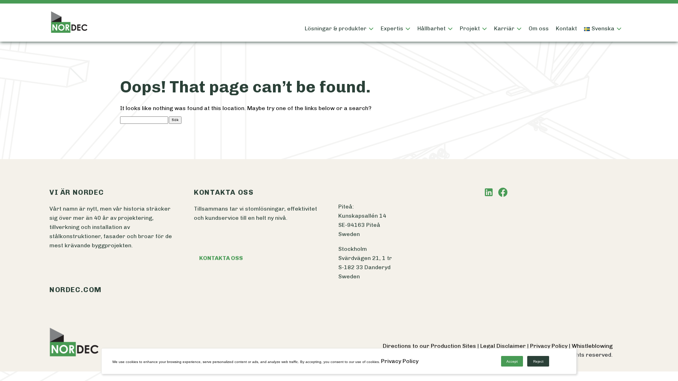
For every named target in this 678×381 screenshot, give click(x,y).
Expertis (392, 28)
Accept (512, 361)
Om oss (539, 28)
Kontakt (566, 28)
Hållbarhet (431, 28)
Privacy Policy (549, 346)
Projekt (470, 28)
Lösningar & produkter (336, 28)
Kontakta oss (221, 258)
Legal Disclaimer (503, 346)
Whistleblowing (592, 346)
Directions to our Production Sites (430, 346)
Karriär (504, 28)
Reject (538, 361)
